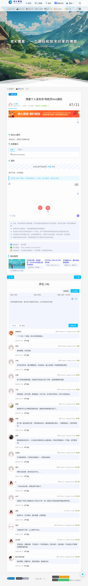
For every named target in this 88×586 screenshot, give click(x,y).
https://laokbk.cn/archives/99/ (31, 247)
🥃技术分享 (11, 9)
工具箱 (39, 3)
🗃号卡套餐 (39, 9)
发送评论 (73, 325)
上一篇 (10, 277)
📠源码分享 (20, 9)
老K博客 (15, 104)
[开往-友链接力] (75, 580)
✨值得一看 (67, 9)
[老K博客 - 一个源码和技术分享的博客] (15, 3)
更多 (70, 3)
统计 (49, 3)
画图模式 (66, 291)
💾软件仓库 (48, 9)
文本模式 (75, 291)
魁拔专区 (60, 3)
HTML (13, 216)
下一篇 (77, 277)
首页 (29, 3)
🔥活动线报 (58, 9)
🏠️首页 (11, 89)
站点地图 (23, 578)
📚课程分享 (30, 9)
